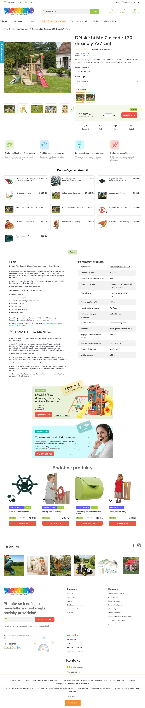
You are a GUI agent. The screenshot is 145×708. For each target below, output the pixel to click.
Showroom (126, 2)
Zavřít (111, 133)
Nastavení (72, 696)
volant (46, 323)
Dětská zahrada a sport (120, 267)
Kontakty (137, 2)
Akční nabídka (72, 639)
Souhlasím (72, 703)
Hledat (95, 11)
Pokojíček (70, 593)
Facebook (133, 545)
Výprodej (70, 613)
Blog (117, 2)
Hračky (69, 601)
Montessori (71, 597)
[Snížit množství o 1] (104, 115)
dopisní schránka (15, 325)
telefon (59, 323)
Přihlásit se (42, 619)
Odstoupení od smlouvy (116, 593)
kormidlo (53, 323)
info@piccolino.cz (107, 688)
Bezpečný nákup (114, 601)
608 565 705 (46, 454)
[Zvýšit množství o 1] (113, 115)
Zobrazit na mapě (62, 415)
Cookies (110, 624)
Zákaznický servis (114, 609)
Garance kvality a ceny (116, 605)
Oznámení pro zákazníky (116, 620)
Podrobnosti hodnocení (102, 49)
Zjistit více (41, 414)
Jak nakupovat (113, 597)
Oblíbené (80, 652)
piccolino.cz (139, 545)
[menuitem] (19, 21)
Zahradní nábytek (73, 609)
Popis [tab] (72, 252)
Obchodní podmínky (115, 613)
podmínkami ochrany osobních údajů (36, 626)
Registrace (70, 652)
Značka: (82, 53)
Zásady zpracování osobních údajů (120, 616)
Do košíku (127, 115)
